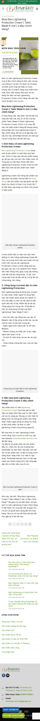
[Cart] (37, 8)
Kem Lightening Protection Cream (16, 150)
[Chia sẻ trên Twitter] (18, 524)
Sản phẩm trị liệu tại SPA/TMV (15, 639)
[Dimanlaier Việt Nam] (20, 8)
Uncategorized (8, 652)
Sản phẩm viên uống (10, 648)
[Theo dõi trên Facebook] (3, 675)
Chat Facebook (10, 710)
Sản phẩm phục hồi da (11, 635)
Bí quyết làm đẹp (8, 16)
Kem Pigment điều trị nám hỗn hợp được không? (23, 584)
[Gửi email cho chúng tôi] (8, 675)
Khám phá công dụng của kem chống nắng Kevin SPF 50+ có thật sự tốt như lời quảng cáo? (11, 538)
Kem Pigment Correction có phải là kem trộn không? (29, 539)
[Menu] (3, 8)
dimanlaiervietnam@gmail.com (18, 701)
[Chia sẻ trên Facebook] (14, 524)
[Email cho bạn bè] (22, 524)
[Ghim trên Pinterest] (26, 524)
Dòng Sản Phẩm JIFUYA (12, 622)
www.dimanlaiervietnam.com (25, 438)
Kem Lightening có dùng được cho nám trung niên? (22, 593)
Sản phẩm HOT (8, 630)
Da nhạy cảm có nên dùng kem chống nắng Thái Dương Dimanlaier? (21, 564)
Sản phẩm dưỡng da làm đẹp (14, 626)
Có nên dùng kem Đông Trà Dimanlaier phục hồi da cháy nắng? (23, 575)
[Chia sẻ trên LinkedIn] (30, 524)
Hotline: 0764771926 (13, 715)
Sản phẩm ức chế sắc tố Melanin (16, 643)
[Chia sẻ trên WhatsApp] (10, 524)
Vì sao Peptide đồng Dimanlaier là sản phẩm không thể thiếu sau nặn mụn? (23, 604)
